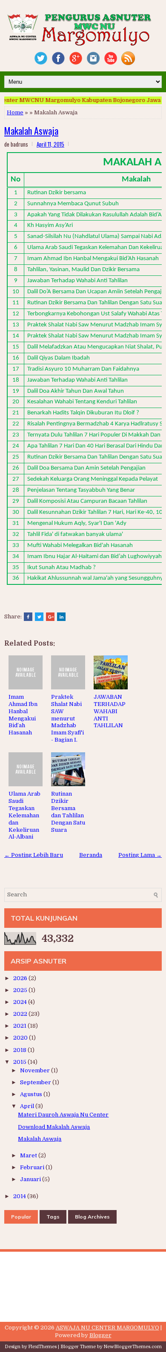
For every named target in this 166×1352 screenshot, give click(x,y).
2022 (21, 1014)
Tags (53, 1216)
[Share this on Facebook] (28, 616)
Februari (33, 1167)
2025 (21, 990)
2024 (20, 1002)
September (36, 1082)
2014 (20, 1196)
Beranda (90, 855)
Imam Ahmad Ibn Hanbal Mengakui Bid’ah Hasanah (23, 715)
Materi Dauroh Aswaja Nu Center (63, 1114)
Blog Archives (92, 1216)
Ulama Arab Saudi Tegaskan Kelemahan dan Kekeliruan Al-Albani (24, 815)
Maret (29, 1155)
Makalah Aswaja (31, 130)
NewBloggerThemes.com (132, 1346)
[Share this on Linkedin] (61, 616)
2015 (20, 1062)
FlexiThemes (42, 1346)
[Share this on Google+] (50, 616)
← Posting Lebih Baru (33, 855)
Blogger (100, 1335)
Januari (31, 1179)
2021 (20, 1026)
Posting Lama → (140, 855)
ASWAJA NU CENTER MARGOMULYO (107, 1327)
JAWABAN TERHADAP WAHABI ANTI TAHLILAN (110, 711)
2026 (21, 978)
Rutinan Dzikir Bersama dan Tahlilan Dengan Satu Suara (68, 812)
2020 (21, 1038)
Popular (21, 1216)
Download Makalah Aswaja (54, 1127)
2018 (20, 1050)
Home (15, 112)
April (27, 1106)
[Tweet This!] (39, 616)
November (35, 1070)
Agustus (31, 1094)
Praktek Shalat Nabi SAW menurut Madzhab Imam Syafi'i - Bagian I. (67, 718)
